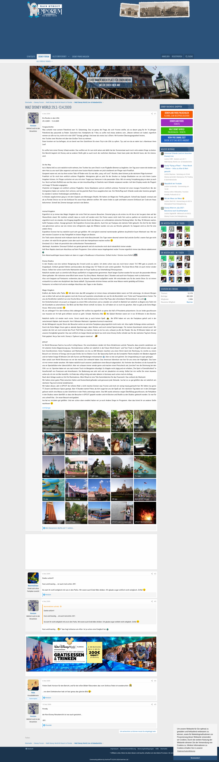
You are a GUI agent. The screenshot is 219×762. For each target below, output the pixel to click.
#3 (155, 601)
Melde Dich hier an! (109, 85)
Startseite (31, 56)
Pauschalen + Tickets (176, 131)
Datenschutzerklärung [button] (186, 751)
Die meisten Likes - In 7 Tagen (172, 252)
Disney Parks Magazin (80, 56)
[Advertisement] (109, 37)
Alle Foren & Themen (43, 61)
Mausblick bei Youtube (173, 184)
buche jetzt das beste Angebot (176, 139)
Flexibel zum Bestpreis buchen (176, 114)
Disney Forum (43, 56)
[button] (61, 56)
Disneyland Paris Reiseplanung (175, 204)
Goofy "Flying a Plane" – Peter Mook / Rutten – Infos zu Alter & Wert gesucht (178, 169)
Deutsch (30, 749)
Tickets (177, 122)
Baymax (190, 302)
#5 (155, 704)
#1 (155, 114)
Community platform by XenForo (109, 759)
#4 (155, 681)
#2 (155, 574)
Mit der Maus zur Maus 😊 (174, 198)
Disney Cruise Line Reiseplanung (175, 216)
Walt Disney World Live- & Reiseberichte (178, 162)
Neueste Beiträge (168, 149)
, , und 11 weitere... (59, 528)
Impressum (114, 749)
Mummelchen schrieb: (51, 606)
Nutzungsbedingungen (146, 749)
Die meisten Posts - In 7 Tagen (172, 223)
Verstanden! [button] (195, 758)
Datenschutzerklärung (128, 749)
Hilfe (157, 749)
